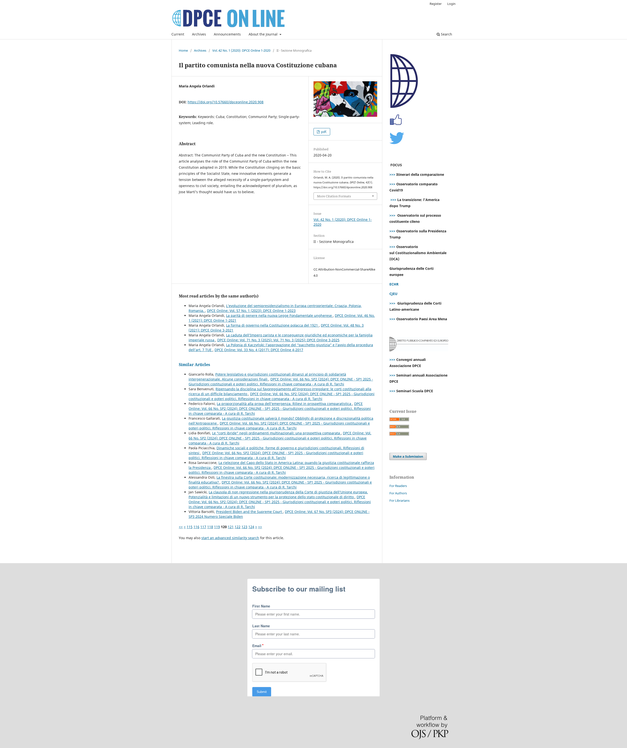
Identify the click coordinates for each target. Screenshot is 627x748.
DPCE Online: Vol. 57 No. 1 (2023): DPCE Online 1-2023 (251, 310)
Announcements (227, 34)
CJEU (393, 293)
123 (244, 526)
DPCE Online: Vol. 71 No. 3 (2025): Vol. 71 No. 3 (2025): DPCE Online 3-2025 (278, 340)
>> (260, 526)
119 (217, 526)
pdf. (323, 132)
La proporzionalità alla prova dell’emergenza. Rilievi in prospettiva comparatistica (284, 403)
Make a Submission (408, 456)
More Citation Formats (334, 196)
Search (446, 34)
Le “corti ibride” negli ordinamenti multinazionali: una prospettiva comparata (276, 433)
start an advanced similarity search (230, 537)
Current (177, 34)
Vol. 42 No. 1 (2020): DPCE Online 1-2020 (241, 50)
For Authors (398, 493)
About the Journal (263, 34)
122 (238, 526)
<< (181, 526)
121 (231, 526)
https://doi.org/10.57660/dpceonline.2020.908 (226, 102)
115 (190, 526)
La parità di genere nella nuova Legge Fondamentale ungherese (279, 315)
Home (183, 50)
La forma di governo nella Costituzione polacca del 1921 (272, 325)
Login (451, 3)
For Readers (398, 486)
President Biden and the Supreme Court (249, 511)
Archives (199, 34)
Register (436, 3)
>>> (392, 174)
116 (196, 526)
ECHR (393, 284)
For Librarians (399, 500)
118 (210, 526)
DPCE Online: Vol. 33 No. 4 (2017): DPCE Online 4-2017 (259, 349)
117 (203, 526)
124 (251, 526)
